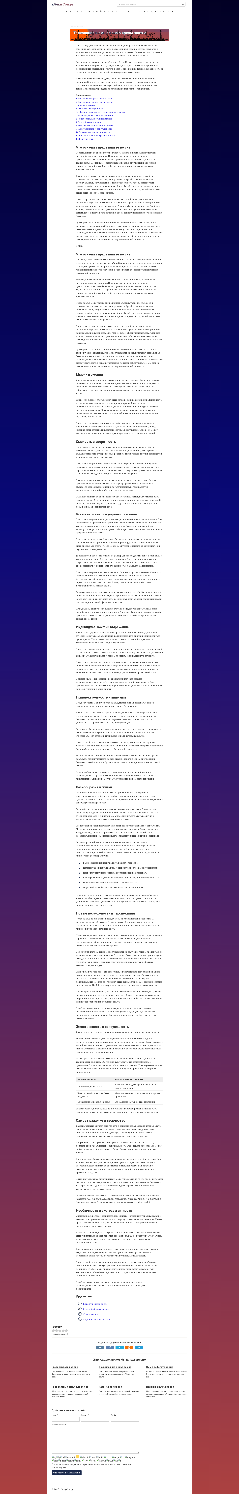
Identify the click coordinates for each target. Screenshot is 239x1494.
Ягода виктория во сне (65, 1367)
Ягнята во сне (90, 1314)
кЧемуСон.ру (63, 4)
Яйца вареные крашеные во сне (70, 1386)
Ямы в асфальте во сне (159, 1367)
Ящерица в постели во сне (97, 1319)
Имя (55, 1414)
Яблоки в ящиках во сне (160, 1386)
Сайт (113, 1414)
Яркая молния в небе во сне (115, 1367)
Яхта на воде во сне (110, 1386)
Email (85, 1414)
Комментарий (59, 1424)
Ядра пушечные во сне (95, 1303)
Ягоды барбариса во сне (96, 1308)
